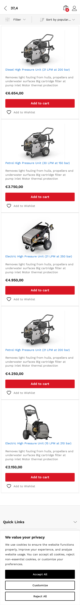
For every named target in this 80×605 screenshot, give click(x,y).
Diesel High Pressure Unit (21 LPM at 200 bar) (37, 69)
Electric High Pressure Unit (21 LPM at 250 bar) (38, 256)
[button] (40, 103)
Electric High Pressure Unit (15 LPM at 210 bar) (38, 443)
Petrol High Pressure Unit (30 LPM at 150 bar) (37, 163)
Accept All (40, 574)
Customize (40, 585)
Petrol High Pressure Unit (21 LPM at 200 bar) (37, 350)
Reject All (40, 596)
